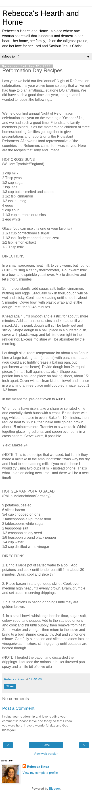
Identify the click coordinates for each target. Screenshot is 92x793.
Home (46, 745)
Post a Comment (18, 708)
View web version (46, 753)
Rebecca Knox (38, 766)
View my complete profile (40, 772)
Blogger (54, 788)
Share (10, 686)
